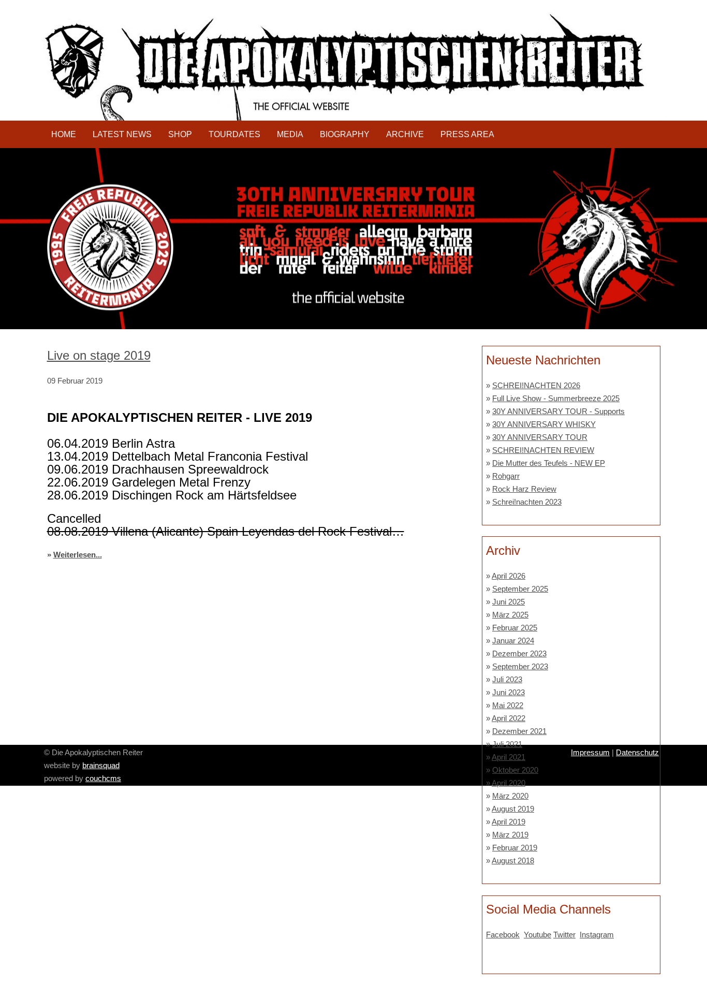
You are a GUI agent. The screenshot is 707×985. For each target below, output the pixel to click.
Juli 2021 (507, 744)
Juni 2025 (508, 601)
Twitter (564, 934)
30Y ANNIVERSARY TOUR (539, 437)
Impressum (590, 752)
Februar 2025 (514, 627)
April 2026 (508, 575)
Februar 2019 (514, 847)
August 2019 (513, 808)
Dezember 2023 (519, 653)
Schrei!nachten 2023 (527, 501)
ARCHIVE (405, 134)
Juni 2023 (508, 692)
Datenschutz (637, 752)
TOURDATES (234, 134)
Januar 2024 (513, 640)
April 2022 (508, 718)
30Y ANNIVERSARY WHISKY (544, 424)
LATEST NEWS (122, 134)
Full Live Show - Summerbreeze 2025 (556, 398)
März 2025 (510, 614)
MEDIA (290, 134)
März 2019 (510, 834)
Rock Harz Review (524, 488)
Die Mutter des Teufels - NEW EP (548, 463)
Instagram (597, 934)
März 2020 (510, 795)
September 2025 (520, 588)
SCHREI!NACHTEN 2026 (536, 385)
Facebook (503, 934)
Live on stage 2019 (99, 355)
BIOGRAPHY (345, 134)
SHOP (180, 134)
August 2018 (513, 860)
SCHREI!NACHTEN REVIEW (543, 450)
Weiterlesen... (77, 554)
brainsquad (101, 765)
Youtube (537, 934)
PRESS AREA (467, 134)
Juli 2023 (507, 679)
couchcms (103, 778)
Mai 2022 (507, 705)
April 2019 (508, 821)
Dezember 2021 (519, 731)
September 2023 (520, 666)
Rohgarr (506, 476)
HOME (63, 134)
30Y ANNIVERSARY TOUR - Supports (558, 411)
